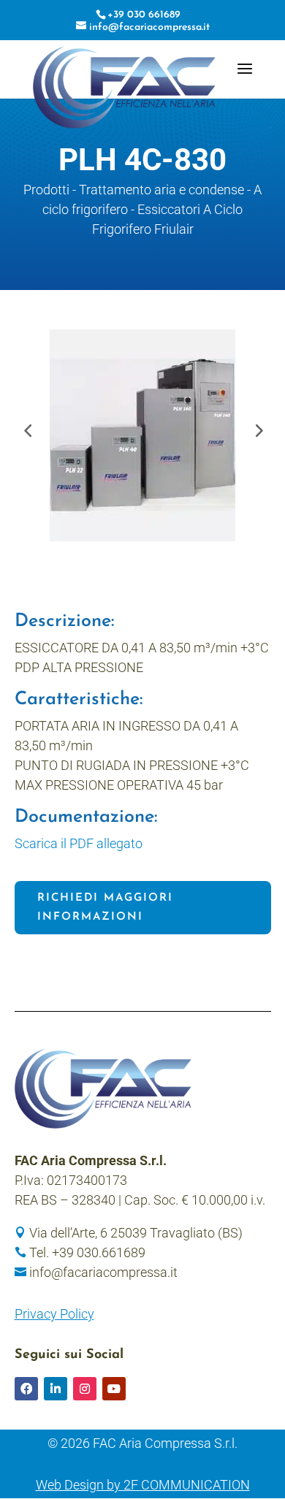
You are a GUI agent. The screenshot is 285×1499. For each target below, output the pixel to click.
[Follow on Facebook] (26, 1388)
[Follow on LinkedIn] (55, 1388)
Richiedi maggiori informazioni (105, 908)
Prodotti (46, 189)
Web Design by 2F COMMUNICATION (143, 1484)
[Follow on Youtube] (114, 1388)
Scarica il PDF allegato (78, 843)
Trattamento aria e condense (161, 189)
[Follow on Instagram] (84, 1388)
